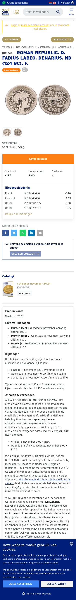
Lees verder (24, 577)
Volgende (60, 39)
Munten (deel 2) (46, 47)
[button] (38, 593)
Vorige (13, 39)
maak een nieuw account (35, 25)
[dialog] (38, 569)
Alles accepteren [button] (20, 583)
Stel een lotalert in (25, 253)
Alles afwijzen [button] (57, 583)
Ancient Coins (65, 47)
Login (14, 25)
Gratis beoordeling (17, 2)
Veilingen (7, 47)
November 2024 (24, 47)
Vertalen (66, 2)
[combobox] (71, 544)
